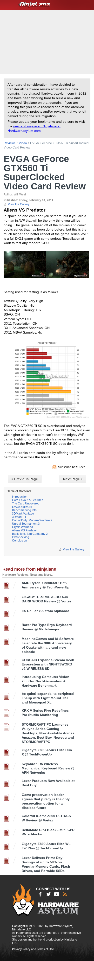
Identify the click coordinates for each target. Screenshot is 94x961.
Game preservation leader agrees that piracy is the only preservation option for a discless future (46, 801)
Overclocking (20, 537)
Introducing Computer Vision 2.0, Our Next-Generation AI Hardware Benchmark (45, 681)
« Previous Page (24, 479)
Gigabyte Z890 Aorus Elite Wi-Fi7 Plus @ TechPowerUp (46, 846)
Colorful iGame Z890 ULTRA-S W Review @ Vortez (46, 818)
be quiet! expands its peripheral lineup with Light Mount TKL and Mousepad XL (48, 698)
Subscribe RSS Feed (72, 467)
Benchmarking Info (24, 510)
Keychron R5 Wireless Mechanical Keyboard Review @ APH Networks (48, 768)
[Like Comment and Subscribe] (57, 894)
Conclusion (19, 540)
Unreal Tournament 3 (26, 523)
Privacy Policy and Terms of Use (33, 949)
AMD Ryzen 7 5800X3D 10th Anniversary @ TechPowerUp (45, 585)
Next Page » (73, 479)
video (23, 143)
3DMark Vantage (23, 513)
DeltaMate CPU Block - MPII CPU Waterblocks (48, 832)
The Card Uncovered (26, 503)
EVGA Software (22, 507)
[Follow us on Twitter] (48, 894)
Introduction (19, 496)
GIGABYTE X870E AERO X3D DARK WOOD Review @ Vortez (46, 599)
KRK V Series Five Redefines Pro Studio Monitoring (45, 713)
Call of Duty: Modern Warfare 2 (32, 520)
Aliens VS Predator (24, 530)
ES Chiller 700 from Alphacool (46, 611)
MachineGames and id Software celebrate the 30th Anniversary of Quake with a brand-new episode (48, 645)
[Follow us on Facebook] (40, 894)
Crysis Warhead (22, 527)
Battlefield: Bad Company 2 (30, 533)
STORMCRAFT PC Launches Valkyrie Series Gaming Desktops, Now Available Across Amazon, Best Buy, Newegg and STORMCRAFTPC (48, 733)
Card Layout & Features (27, 500)
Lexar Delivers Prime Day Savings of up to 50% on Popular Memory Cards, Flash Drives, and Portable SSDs (46, 864)
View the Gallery (18, 204)
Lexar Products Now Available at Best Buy (48, 783)
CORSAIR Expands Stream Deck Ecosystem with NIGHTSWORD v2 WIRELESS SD (48, 664)
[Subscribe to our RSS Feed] (65, 894)
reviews (9, 143)
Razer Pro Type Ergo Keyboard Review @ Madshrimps (47, 627)
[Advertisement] (47, 41)
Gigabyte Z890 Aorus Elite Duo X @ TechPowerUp (47, 752)
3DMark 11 (19, 517)
